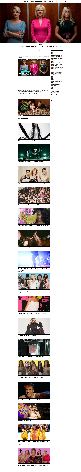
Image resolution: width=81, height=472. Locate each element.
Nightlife (45, 1)
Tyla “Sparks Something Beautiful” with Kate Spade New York (33, 225)
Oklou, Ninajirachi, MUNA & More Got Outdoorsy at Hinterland (33, 183)
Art (52, 1)
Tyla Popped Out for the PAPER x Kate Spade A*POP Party (32, 313)
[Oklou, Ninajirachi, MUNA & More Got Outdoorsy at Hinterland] (34, 174)
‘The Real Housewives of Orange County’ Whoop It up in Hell (33, 465)
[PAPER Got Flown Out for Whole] (34, 238)
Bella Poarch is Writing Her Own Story (27, 140)
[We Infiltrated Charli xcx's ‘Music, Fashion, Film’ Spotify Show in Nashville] (34, 259)
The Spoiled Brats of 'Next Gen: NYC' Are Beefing (30, 377)
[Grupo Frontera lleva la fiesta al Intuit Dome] (52, 77)
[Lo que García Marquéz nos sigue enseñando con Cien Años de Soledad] (52, 53)
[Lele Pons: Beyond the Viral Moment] (34, 326)
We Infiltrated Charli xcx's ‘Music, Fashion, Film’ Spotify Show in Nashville (33, 269)
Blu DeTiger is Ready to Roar (57, 81)
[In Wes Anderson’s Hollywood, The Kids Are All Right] (34, 347)
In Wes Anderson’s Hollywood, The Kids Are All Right (31, 356)
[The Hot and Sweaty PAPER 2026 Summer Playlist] (34, 281)
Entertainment (20, 115)
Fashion (28, 1)
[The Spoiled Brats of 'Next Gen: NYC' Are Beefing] (34, 367)
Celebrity (32, 1)
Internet (49, 1)
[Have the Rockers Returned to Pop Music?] (52, 79)
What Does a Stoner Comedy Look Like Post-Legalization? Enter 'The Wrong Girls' (32, 117)
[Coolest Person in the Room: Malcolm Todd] (34, 390)
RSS (55, 92)
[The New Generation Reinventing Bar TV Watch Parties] (34, 195)
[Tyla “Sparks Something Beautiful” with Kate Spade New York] (34, 216)
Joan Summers (20, 466)
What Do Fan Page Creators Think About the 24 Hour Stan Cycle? (57, 73)
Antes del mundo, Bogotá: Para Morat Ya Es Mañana (31, 161)
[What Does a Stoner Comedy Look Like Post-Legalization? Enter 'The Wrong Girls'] (34, 107)
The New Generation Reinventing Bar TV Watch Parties (31, 204)
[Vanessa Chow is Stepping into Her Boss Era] (52, 65)
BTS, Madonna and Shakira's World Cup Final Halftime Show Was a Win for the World (33, 442)
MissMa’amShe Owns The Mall (25, 420)
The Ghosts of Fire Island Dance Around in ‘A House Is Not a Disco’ (58, 68)
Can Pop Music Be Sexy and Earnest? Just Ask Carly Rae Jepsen (57, 88)
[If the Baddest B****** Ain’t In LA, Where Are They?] (52, 62)
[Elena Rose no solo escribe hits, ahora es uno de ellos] (52, 56)
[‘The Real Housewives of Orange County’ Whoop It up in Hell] (34, 455)
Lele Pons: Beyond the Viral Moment (27, 335)
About (51, 92)
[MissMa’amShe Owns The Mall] (34, 411)
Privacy (58, 92)
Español (56, 1)
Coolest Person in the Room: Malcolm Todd (29, 399)
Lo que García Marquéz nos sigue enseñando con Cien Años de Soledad (57, 53)
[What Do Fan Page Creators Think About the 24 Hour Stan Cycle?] (52, 73)
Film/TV (40, 44)
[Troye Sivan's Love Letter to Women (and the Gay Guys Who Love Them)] (52, 59)
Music (25, 1)
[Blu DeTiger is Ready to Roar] (52, 82)
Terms (60, 92)
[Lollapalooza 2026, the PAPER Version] (52, 85)
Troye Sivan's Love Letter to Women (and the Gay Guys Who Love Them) (58, 59)
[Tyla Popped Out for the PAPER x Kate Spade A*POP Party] (34, 303)
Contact (54, 92)
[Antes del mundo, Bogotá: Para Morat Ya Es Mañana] (34, 152)
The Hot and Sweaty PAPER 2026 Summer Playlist (30, 291)
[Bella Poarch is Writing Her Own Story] (34, 131)
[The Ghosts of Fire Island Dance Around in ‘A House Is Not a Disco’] (52, 68)
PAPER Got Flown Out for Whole (26, 247)
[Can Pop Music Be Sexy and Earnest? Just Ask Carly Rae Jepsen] (52, 88)
